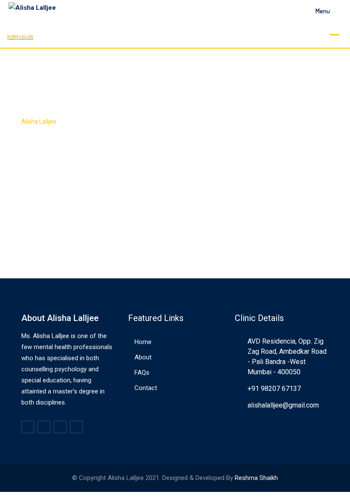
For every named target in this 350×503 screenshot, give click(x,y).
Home (143, 342)
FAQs (141, 372)
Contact (145, 388)
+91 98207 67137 (274, 388)
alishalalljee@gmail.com (283, 405)
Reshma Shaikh (256, 478)
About (143, 357)
